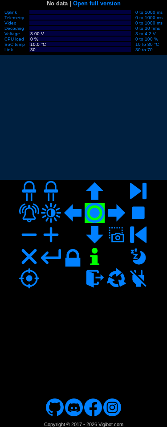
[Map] (84, 340)
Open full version (97, 3)
